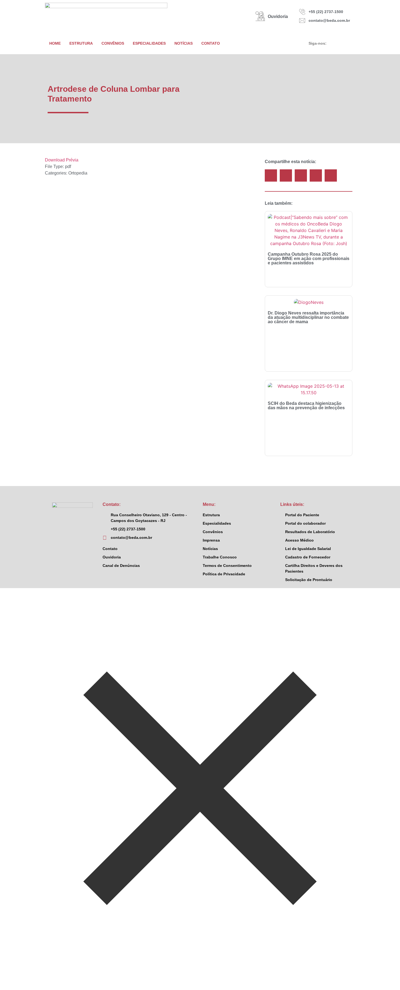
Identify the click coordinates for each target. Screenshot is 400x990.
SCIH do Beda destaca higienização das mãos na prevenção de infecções (306, 405)
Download (55, 160)
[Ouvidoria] (260, 16)
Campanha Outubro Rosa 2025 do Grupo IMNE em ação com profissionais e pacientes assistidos (308, 258)
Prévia (72, 160)
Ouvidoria (278, 16)
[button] (271, 175)
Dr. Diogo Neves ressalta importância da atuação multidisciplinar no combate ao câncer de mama (308, 317)
